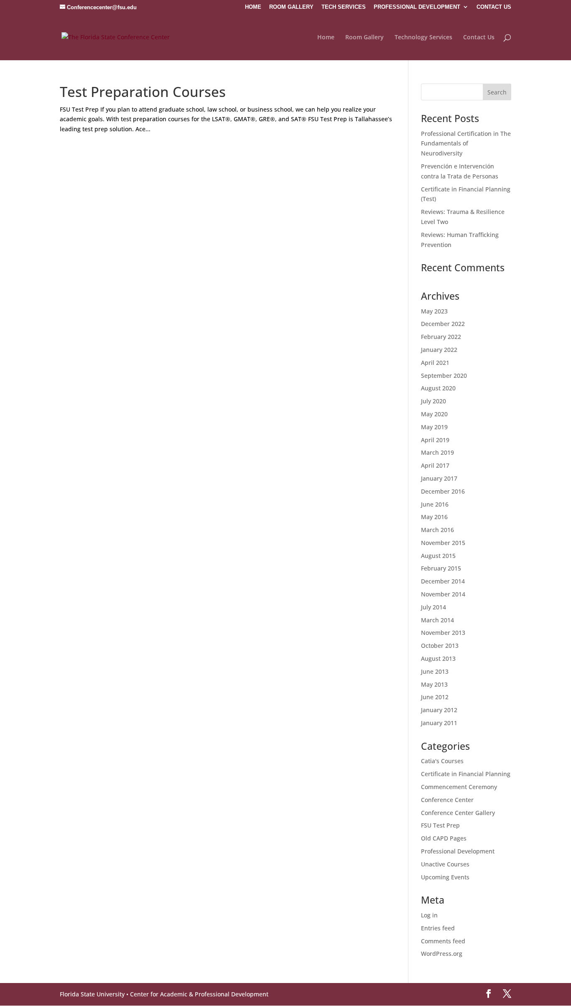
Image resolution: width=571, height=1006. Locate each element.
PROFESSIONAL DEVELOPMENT (417, 7)
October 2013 (440, 645)
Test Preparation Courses (143, 91)
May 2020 (434, 414)
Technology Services (423, 37)
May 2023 (434, 311)
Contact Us (479, 37)
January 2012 (439, 710)
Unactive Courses (445, 864)
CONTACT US (494, 7)
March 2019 (437, 452)
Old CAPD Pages (443, 838)
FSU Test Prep (440, 825)
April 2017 (435, 465)
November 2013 (443, 633)
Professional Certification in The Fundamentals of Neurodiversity (466, 144)
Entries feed (438, 928)
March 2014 (437, 620)
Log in (429, 915)
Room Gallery (364, 37)
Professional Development (458, 851)
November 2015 (443, 543)
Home (325, 37)
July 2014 (433, 607)
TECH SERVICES (343, 7)
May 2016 (434, 517)
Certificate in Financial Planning (465, 774)
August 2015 (438, 556)
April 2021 (435, 363)
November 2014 (443, 594)
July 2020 (433, 401)
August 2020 (438, 388)
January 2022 (439, 350)
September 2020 (444, 375)
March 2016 (437, 530)
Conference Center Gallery (458, 813)
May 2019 (434, 427)
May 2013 (434, 684)
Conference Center (447, 800)
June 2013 (435, 671)
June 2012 (435, 697)
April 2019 (435, 440)
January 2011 (439, 723)
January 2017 (439, 478)
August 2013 (438, 658)
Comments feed (443, 941)
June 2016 (435, 504)
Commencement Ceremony (459, 787)
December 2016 (443, 491)
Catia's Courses (442, 761)
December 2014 (443, 581)
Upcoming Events (445, 877)
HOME (253, 7)
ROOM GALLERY (291, 7)
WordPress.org (441, 954)
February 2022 (441, 337)
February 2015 (441, 568)
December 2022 (443, 324)
